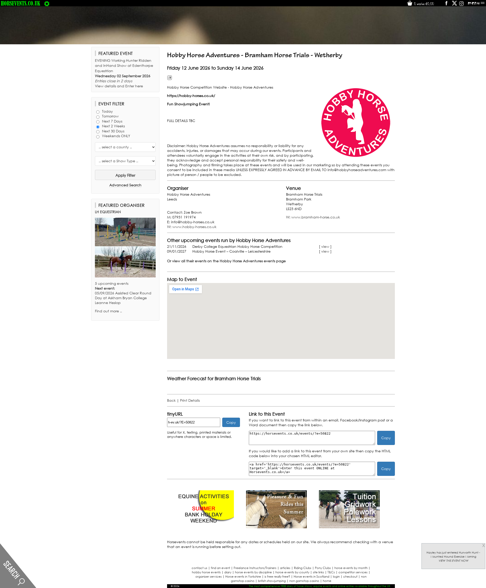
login (336, 576)
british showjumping (272, 581)
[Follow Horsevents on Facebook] (446, 5)
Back (171, 400)
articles (285, 568)
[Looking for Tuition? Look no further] (349, 526)
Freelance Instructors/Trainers (255, 568)
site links (318, 572)
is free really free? (277, 576)
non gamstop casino (304, 581)
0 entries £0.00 (423, 3)
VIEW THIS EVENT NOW (453, 561)
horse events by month (351, 568)
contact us (199, 568)
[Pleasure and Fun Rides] (276, 526)
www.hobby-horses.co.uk (194, 226)
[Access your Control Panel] (47, 3)
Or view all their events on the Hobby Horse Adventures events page (226, 260)
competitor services (353, 572)
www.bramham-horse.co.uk (315, 217)
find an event (220, 568)
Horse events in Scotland (311, 576)
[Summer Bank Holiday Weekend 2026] (203, 526)
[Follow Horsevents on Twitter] (454, 5)
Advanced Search (125, 185)
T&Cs (331, 572)
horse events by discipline (253, 572)
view (325, 246)
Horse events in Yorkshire (243, 576)
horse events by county (292, 572)
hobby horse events (206, 572)
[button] (355, 122)
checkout (350, 576)
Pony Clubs (323, 568)
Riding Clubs (302, 568)
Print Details (190, 400)
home (327, 581)
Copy (231, 422)
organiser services (208, 576)
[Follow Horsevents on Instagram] (461, 5)
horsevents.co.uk (20, 3)
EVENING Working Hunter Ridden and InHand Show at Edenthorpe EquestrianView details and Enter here (124, 73)
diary (227, 572)
